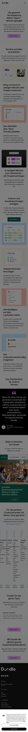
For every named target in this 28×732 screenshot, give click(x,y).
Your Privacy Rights (14, 725)
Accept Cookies (14, 729)
